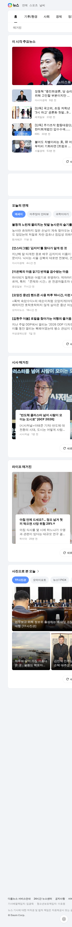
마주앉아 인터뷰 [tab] (39, 214)
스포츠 (33, 5)
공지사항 (60, 898)
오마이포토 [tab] (39, 580)
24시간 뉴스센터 (43, 898)
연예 (25, 5)
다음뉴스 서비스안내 (19, 898)
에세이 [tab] (19, 214)
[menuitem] (15, 16)
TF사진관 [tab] (20, 580)
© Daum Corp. (16, 915)
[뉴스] (16, 5)
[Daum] (10, 5)
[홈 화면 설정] (64, 919)
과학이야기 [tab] (62, 214)
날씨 (42, 5)
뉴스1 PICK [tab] (59, 580)
